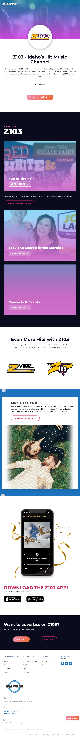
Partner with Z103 (25, 418)
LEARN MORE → (19, 184)
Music (6, 661)
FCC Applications (72, 735)
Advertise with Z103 (19, 203)
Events (6, 672)
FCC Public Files (32, 735)
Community (8, 668)
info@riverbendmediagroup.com (14, 723)
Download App (40, 97)
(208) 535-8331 (11, 711)
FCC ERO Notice (58, 735)
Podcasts (7, 665)
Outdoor (26, 668)
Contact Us (46, 665)
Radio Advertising (30, 661)
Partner (21, 639)
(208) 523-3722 (10, 713)
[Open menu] (75, 5)
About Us (45, 661)
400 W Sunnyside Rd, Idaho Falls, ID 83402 (18, 702)
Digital (25, 665)
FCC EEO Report (45, 735)
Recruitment (28, 672)
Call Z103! (72, 718)
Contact (48, 639)
